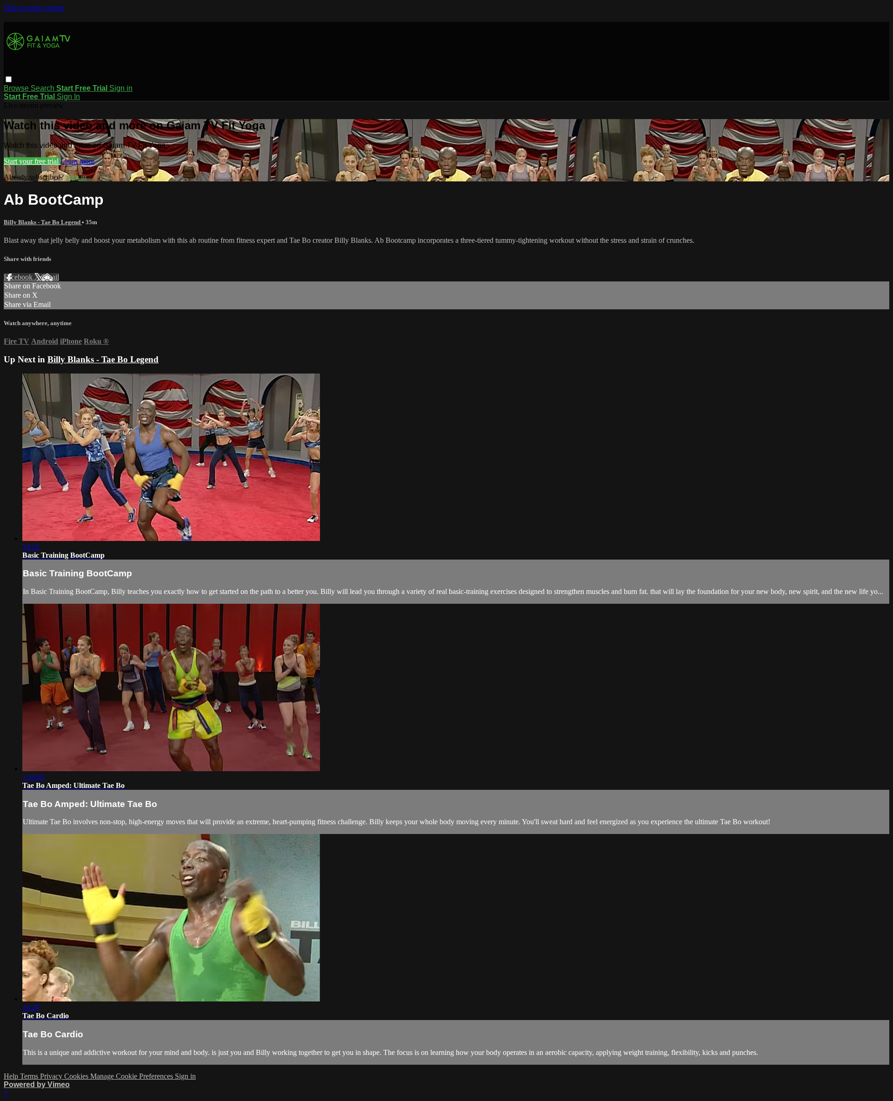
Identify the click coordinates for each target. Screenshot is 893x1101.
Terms (30, 1076)
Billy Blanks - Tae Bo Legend (43, 222)
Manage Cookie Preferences (132, 1076)
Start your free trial (32, 161)
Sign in (121, 88)
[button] (9, 79)
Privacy (52, 1076)
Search (43, 88)
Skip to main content (34, 8)
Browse (17, 88)
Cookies (77, 1076)
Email (50, 277)
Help (12, 1076)
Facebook (19, 277)
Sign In (68, 96)
